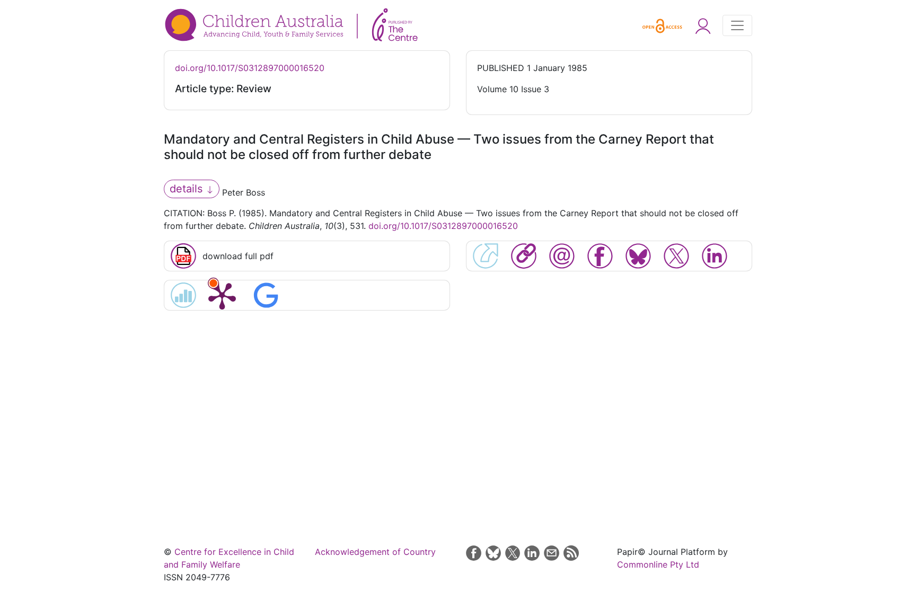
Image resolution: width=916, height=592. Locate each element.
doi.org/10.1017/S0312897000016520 (249, 68)
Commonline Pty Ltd (658, 564)
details (188, 188)
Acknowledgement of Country (375, 551)
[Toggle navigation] (737, 25)
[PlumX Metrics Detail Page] (222, 295)
